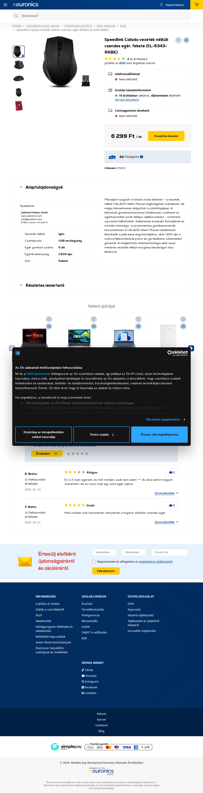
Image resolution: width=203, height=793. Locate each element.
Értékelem (43, 453)
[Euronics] (25, 4)
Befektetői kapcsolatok (50, 636)
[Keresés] (186, 16)
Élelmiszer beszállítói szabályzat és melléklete (52, 650)
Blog (101, 731)
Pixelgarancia (91, 615)
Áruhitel (87, 604)
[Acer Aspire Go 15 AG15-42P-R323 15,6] (79, 339)
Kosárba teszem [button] (166, 136)
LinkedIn (90, 693)
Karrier (101, 719)
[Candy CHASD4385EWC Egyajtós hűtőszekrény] (169, 339)
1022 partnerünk (38, 373)
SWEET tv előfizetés (94, 632)
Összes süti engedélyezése (159, 434)
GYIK (131, 604)
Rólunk (101, 714)
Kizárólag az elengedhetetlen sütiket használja (44, 434)
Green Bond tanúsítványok (53, 642)
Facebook (90, 687)
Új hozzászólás (165, 493)
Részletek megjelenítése (163, 419)
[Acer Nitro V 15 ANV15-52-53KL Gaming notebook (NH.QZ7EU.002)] (34, 339)
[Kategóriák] (5, 4)
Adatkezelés (44, 621)
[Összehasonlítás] (49, 326)
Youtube (91, 676)
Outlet (86, 627)
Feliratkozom (106, 571)
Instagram (91, 681)
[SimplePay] (101, 746)
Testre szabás (99, 434)
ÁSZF (122, 63)
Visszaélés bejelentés (142, 631)
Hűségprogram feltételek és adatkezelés (54, 629)
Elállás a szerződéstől (50, 609)
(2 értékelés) (137, 59)
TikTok (88, 670)
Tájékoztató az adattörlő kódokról (143, 623)
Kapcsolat (134, 609)
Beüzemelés (90, 621)
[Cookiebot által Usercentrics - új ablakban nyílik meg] (170, 353)
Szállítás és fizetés (48, 604)
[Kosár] (196, 4)
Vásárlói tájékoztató (140, 615)
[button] (127, 100)
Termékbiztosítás (93, 609)
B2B (84, 638)
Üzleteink (101, 725)
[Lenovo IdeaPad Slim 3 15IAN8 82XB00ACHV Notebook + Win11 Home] (124, 339)
